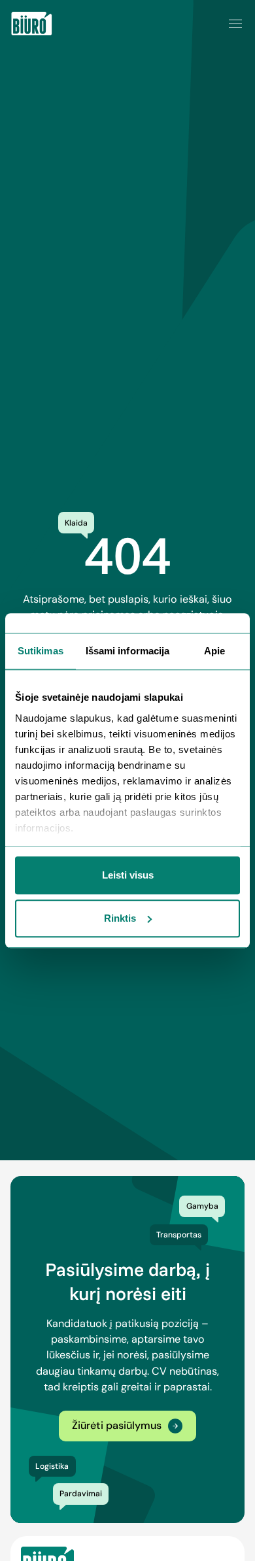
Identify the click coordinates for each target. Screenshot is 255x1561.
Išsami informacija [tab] (128, 650)
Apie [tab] (214, 650)
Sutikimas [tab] (40, 650)
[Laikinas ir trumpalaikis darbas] (31, 23)
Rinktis (120, 918)
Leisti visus (128, 875)
